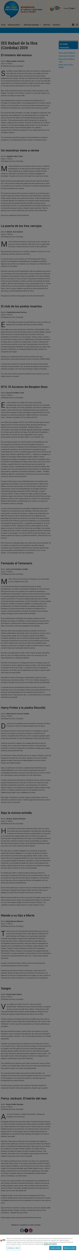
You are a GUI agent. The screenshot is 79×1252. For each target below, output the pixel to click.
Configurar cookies (13, 1248)
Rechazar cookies (69, 1248)
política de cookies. (50, 1244)
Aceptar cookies (55, 1248)
